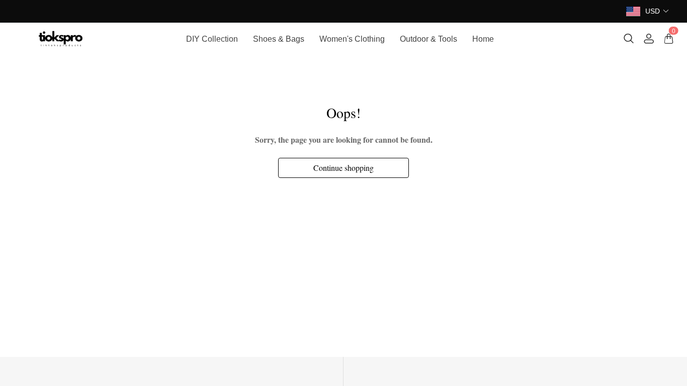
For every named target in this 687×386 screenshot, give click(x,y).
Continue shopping (343, 167)
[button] (657, 11)
